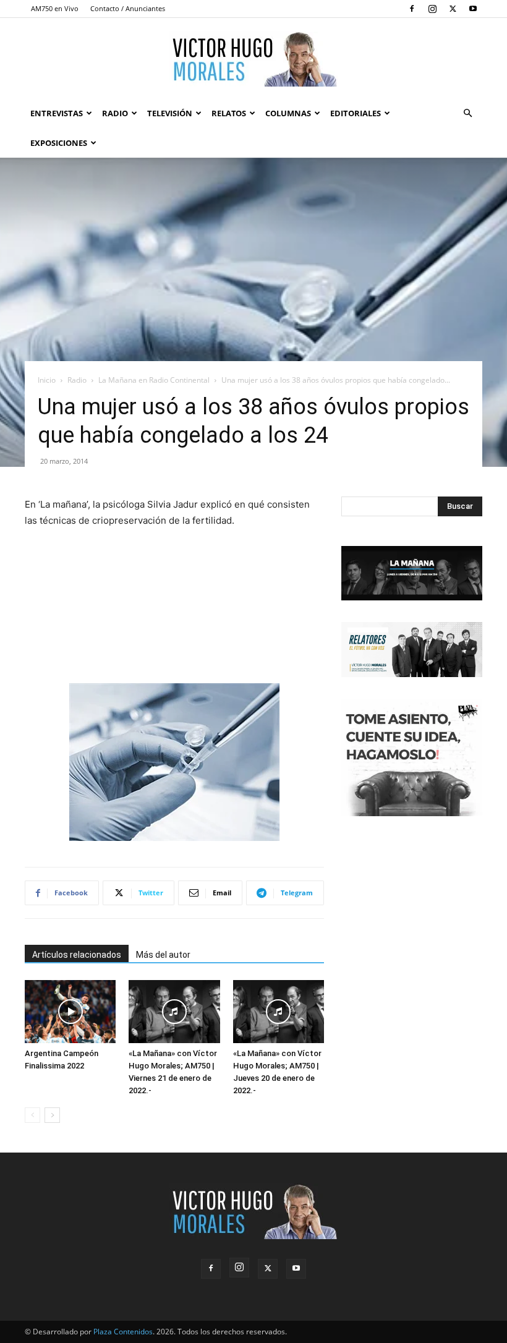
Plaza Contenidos (123, 1331)
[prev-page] (32, 1115)
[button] (467, 113)
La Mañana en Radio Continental (154, 380)
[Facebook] (412, 8)
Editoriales (355, 113)
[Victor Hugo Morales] (253, 59)
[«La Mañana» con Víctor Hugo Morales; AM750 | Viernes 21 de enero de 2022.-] (174, 1011)
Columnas (288, 113)
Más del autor (163, 955)
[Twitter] (452, 8)
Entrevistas (56, 113)
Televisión (169, 113)
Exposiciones (58, 142)
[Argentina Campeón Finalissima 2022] (70, 1011)
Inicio (47, 380)
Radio (115, 113)
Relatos (228, 113)
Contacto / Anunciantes (127, 8)
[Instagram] (432, 8)
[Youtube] (473, 8)
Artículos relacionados (76, 955)
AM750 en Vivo (55, 8)
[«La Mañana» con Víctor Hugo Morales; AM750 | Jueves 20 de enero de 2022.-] (278, 1011)
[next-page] (52, 1115)
